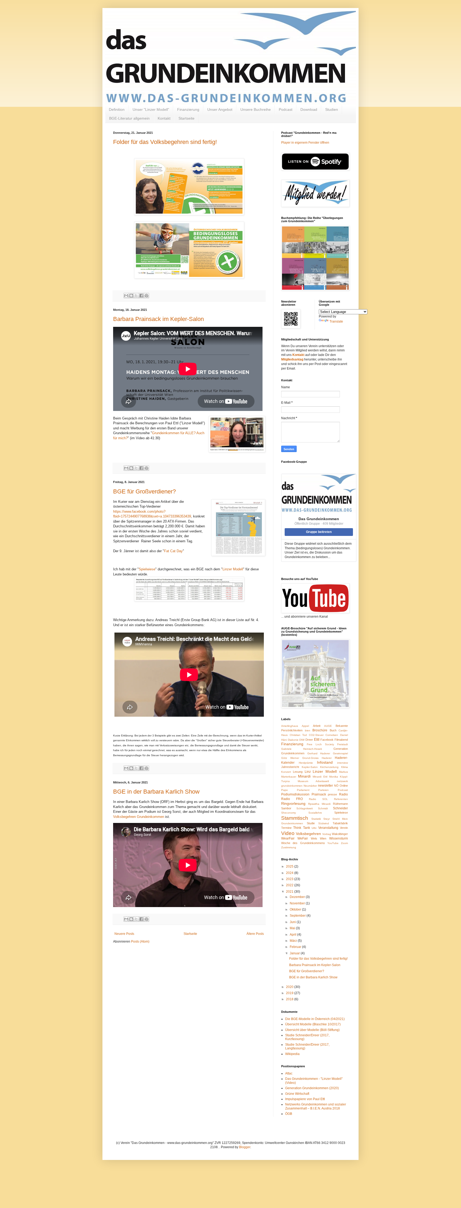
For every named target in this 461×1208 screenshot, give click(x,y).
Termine (286, 827)
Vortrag (326, 834)
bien (307, 730)
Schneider (340, 808)
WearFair (288, 838)
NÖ (336, 785)
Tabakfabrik (340, 823)
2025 (290, 866)
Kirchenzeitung (329, 767)
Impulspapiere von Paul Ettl (305, 1099)
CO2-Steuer (316, 735)
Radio (343, 794)
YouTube (333, 843)
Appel (305, 725)
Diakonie (293, 739)
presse (332, 794)
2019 (290, 993)
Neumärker (310, 785)
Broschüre (319, 730)
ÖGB (288, 1114)
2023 (290, 879)
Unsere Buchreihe (255, 109)
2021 (290, 891)
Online (344, 785)
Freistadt (342, 744)
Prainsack (319, 794)
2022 (290, 885)
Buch (333, 730)
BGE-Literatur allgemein (129, 118)
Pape (284, 790)
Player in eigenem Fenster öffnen (305, 142)
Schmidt (323, 808)
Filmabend (341, 739)
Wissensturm (338, 838)
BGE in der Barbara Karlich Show (156, 791)
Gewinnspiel (340, 753)
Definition (117, 109)
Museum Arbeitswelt (313, 781)
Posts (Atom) (140, 941)
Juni (293, 922)
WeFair (302, 838)
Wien (323, 838)
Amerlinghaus (289, 725)
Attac (288, 1073)
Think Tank (301, 828)
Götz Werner (290, 757)
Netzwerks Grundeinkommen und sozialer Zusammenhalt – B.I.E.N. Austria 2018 (315, 1106)
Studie (311, 823)
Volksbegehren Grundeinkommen (138, 817)
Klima (344, 767)
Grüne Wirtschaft (297, 1094)
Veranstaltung (328, 828)
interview (342, 762)
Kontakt (164, 118)
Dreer (309, 739)
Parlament (303, 790)
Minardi (304, 776)
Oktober (296, 909)
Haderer (327, 757)
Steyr (326, 818)
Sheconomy (288, 812)
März (294, 941)
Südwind (323, 823)
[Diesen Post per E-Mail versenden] (126, 295)
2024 (290, 873)
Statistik (316, 818)
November (298, 903)
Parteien (323, 790)
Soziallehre (315, 812)
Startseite (186, 118)
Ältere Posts (255, 934)
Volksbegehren (308, 834)
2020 (290, 987)
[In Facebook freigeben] (141, 295)
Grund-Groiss (310, 757)
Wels (314, 838)
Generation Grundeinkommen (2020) (312, 1088)
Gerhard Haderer (318, 753)
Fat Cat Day (173, 551)
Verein (344, 827)
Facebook (326, 739)
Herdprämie (306, 762)
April (293, 934)
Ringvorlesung (293, 803)
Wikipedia (292, 1054)
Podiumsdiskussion (295, 794)
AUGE (328, 725)
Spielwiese (147, 569)
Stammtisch (294, 818)
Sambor (286, 808)
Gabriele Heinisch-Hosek (301, 748)
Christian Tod (298, 735)
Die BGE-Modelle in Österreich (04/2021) (315, 1019)
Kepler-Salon (310, 767)
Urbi (314, 827)
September (298, 915)
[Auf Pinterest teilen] (146, 295)
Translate (336, 321)
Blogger (244, 1147)
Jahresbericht (290, 766)
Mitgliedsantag (292, 359)
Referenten (341, 799)
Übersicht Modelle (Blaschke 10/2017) (313, 1024)
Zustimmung (288, 847)
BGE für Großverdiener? (144, 491)
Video (288, 833)
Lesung (298, 771)
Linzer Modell (232, 569)
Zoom (344, 843)
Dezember (298, 897)
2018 (290, 999)
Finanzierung (188, 109)
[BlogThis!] (131, 295)
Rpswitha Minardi (319, 803)
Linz (308, 772)
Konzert (286, 771)
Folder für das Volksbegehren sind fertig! (165, 142)
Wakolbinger (340, 834)
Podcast (285, 109)
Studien (331, 109)
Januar (295, 953)
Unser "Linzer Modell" (151, 109)
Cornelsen (331, 735)
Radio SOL (318, 799)
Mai (293, 928)
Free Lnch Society (320, 744)
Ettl (316, 739)
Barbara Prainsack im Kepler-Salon (158, 319)
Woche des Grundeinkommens (303, 843)
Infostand (325, 762)
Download (308, 109)
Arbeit (316, 725)
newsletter (325, 785)
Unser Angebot (219, 109)
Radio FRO (292, 799)
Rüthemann (340, 803)
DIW (301, 739)
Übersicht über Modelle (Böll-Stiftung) (312, 1030)
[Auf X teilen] (136, 295)
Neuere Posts (124, 934)
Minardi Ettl (320, 776)
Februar (296, 947)
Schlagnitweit (304, 808)
